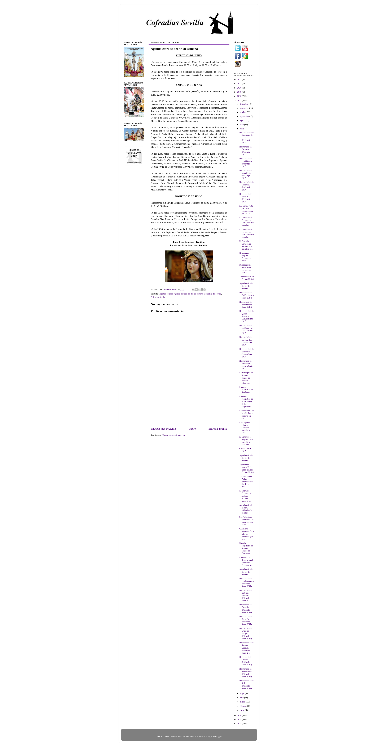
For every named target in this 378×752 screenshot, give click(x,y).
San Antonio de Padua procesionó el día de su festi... (246, 481)
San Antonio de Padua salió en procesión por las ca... (246, 521)
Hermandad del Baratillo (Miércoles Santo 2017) (245, 608)
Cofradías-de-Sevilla (212, 294)
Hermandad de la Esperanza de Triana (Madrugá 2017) (246, 137)
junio (242, 129)
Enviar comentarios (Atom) (173, 435)
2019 (239, 92)
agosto (243, 120)
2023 (239, 79)
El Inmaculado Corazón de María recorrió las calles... (246, 221)
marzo (243, 702)
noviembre (244, 108)
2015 (239, 719)
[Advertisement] (189, 403)
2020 (239, 88)
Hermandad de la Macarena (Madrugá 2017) (246, 186)
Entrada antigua (217, 428)
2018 (239, 96)
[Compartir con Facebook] (201, 289)
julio (242, 124)
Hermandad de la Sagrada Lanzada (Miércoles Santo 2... (246, 647)
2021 (239, 83)
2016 (239, 715)
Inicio (192, 428)
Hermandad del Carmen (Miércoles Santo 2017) (245, 661)
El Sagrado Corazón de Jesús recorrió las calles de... (246, 245)
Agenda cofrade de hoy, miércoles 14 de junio (245, 509)
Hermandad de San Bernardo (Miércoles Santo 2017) (246, 673)
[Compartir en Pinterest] (204, 289)
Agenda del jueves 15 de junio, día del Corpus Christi (246, 468)
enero (242, 710)
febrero (243, 706)
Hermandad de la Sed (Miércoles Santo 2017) (246, 684)
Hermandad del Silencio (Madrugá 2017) (245, 198)
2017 (239, 100)
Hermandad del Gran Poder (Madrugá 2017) (245, 174)
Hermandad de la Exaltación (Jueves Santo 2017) (246, 353)
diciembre (244, 104)
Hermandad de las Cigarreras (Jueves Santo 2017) (246, 329)
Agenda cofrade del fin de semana (245, 286)
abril (242, 697)
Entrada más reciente (163, 428)
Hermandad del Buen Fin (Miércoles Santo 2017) (245, 620)
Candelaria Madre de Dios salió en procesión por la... (246, 534)
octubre (243, 112)
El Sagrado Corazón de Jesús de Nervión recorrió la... (245, 496)
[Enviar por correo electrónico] (193, 289)
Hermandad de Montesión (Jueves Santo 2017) (246, 365)
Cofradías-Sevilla (158, 297)
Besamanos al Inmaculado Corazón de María (245, 269)
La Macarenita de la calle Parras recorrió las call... (246, 414)
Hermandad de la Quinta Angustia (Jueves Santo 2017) (246, 316)
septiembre (244, 116)
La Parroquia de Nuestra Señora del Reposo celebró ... (246, 377)
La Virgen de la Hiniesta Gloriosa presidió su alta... (245, 427)
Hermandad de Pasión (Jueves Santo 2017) (246, 295)
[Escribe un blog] (196, 289)
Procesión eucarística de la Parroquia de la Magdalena (246, 401)
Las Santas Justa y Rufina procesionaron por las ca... (246, 210)
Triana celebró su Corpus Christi (246, 277)
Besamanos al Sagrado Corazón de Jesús (245, 257)
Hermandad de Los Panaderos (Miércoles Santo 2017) (246, 582)
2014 (239, 723)
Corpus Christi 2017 (245, 449)
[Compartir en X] (198, 289)
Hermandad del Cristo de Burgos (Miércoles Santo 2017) (245, 633)
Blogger (218, 736)
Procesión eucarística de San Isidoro (246, 389)
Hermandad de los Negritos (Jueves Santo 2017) (246, 341)
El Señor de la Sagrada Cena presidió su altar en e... (246, 441)
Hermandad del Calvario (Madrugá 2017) (245, 151)
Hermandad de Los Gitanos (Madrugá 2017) (245, 162)
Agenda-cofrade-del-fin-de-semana (188, 294)
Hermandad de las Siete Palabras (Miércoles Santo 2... (245, 595)
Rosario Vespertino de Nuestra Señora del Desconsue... (246, 548)
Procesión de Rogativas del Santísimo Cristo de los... (246, 561)
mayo (242, 693)
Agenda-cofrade (166, 294)
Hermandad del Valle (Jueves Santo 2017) (245, 304)
